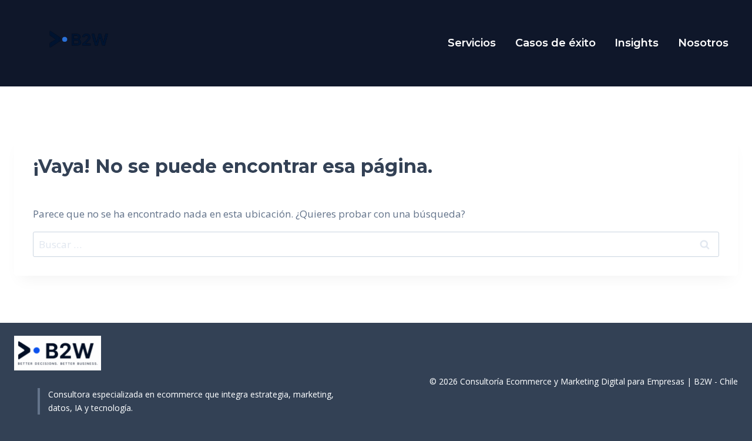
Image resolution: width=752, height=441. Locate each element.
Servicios (472, 42)
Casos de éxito (555, 42)
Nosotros (703, 42)
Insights (637, 42)
